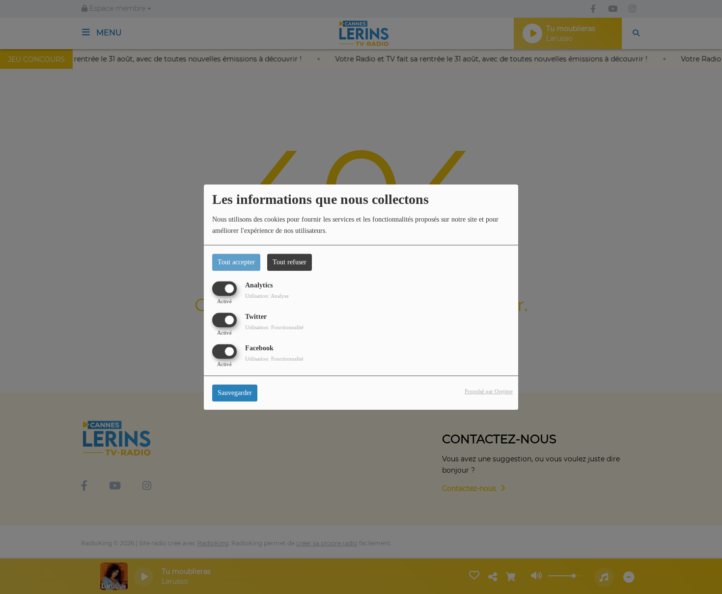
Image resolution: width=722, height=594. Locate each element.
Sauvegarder (235, 392)
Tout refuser (289, 262)
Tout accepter (236, 262)
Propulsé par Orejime (489, 391)
